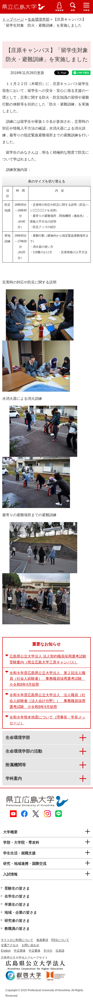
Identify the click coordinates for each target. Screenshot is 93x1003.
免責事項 (42, 940)
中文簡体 (20, 950)
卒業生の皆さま (17, 904)
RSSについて (60, 940)
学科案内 (14, 778)
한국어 (48, 950)
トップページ (13, 19)
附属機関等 (16, 765)
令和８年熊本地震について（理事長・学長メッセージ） (47, 720)
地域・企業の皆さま (21, 912)
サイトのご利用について (17, 940)
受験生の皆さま (17, 888)
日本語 (60, 950)
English (6, 950)
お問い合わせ (30, 945)
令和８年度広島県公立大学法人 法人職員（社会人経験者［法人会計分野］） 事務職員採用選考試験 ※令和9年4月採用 (47, 700)
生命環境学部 (38, 19)
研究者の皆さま (17, 921)
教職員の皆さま (17, 928)
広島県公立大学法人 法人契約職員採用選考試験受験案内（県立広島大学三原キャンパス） (47, 659)
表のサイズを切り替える (46, 181)
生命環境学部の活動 (24, 751)
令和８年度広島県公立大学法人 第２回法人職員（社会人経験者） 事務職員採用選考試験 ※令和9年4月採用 (47, 678)
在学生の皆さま (17, 896)
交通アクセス (10, 945)
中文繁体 (34, 950)
